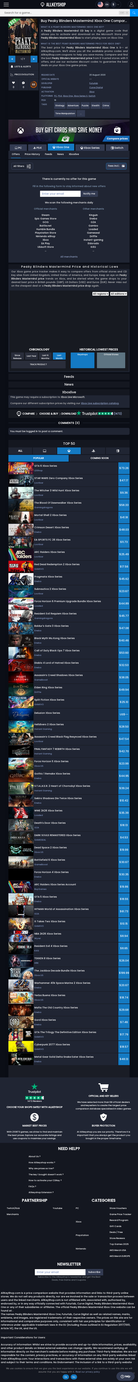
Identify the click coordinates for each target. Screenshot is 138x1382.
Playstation (82, 1235)
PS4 (60, 95)
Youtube (57, 1208)
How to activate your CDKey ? (45, 1180)
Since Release (17, 357)
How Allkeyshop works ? (42, 1162)
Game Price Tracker (120, 1214)
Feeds (48, 154)
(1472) (117, 413)
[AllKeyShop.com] (53, 4)
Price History (32, 154)
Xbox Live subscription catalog (100, 403)
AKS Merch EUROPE (120, 1256)
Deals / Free (116, 1232)
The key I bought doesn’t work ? (46, 1174)
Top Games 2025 (119, 1244)
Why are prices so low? (41, 1168)
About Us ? (35, 1156)
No (74, 1377)
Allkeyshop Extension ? (41, 1192)
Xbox (91, 91)
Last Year (31, 356)
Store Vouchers (118, 1208)
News (60, 154)
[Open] (6, 4)
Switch (92, 95)
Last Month (59, 357)
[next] (34, 59)
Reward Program (119, 1220)
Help (127, 1376)
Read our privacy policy (88, 1371)
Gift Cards (115, 1226)
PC (55, 95)
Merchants (13, 1214)
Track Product (38, 364)
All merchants (69, 256)
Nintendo (81, 1248)
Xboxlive (74, 154)
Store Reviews (117, 1238)
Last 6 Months (45, 357)
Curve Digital (96, 87)
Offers (16, 154)
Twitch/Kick (13, 1208)
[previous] (12, 59)
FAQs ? (32, 1186)
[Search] (134, 13)
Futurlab (93, 83)
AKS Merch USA (118, 1250)
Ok (65, 1377)
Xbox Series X (81, 95)
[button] (131, 4)
